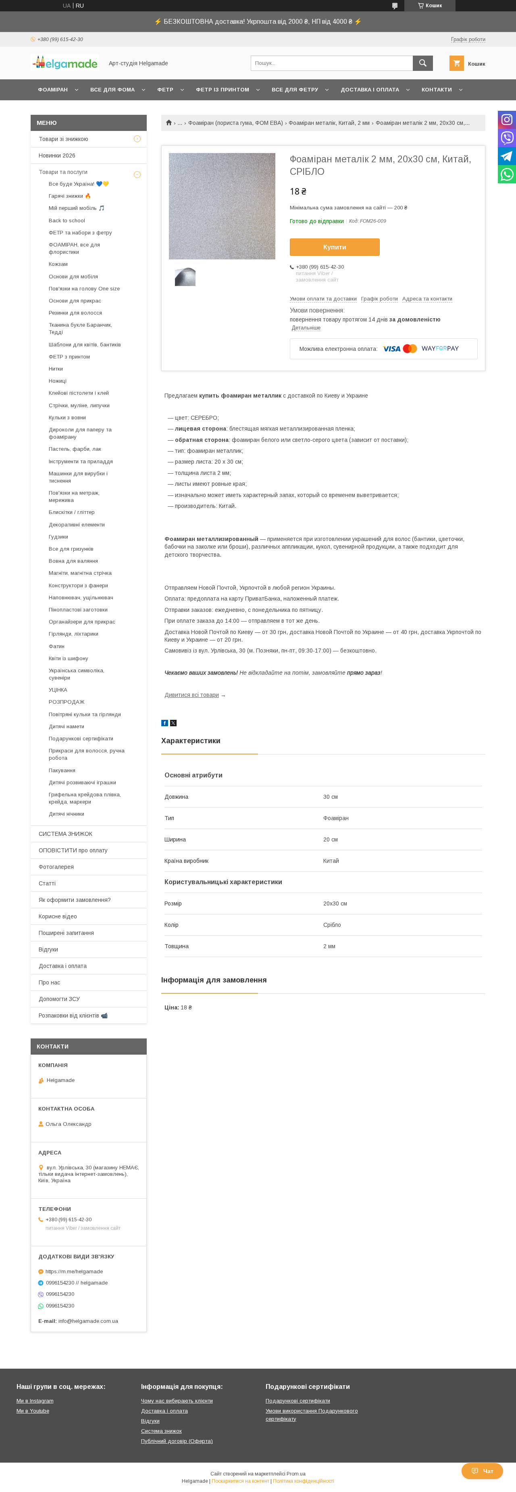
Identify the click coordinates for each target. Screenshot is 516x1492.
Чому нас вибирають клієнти (177, 1401)
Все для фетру (295, 90)
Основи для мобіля (73, 277)
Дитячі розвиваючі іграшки (82, 782)
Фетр (165, 90)
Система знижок (161, 1431)
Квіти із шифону (68, 658)
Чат (488, 1471)
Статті (47, 883)
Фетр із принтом (222, 90)
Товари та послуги (63, 172)
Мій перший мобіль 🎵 (77, 208)
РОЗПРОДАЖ (66, 702)
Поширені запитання (66, 933)
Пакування (62, 770)
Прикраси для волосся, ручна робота (87, 754)
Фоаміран (53, 90)
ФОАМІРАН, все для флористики (74, 248)
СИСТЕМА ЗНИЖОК (65, 834)
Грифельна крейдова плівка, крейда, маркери (85, 798)
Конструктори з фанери (78, 585)
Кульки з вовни (67, 417)
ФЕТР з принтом (69, 357)
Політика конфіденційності (303, 1481)
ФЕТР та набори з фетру (80, 233)
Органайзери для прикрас (82, 622)
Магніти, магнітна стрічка (80, 573)
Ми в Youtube (33, 1411)
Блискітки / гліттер (72, 512)
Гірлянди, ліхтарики (73, 634)
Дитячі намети (66, 726)
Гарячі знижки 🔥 (70, 196)
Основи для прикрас (75, 301)
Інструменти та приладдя (81, 461)
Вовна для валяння (73, 561)
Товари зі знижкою (63, 139)
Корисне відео (58, 916)
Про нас (49, 982)
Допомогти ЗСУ (59, 999)
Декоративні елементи (77, 525)
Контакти (437, 90)
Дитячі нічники (66, 814)
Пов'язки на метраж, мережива (74, 496)
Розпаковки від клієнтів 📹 (73, 1015)
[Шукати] (423, 63)
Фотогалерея (56, 867)
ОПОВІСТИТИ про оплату (73, 850)
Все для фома (112, 90)
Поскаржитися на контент (240, 1481)
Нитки (56, 369)
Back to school (67, 221)
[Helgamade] (65, 69)
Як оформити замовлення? (75, 900)
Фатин (56, 646)
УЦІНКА (58, 690)
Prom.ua (296, 1474)
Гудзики (58, 537)
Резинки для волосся (75, 313)
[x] (173, 724)
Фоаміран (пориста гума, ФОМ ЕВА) (235, 123)
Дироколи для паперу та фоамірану (80, 433)
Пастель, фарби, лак (75, 449)
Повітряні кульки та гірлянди (85, 714)
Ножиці (58, 381)
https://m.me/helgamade (74, 1271)
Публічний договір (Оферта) (177, 1441)
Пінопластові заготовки (78, 610)
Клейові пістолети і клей (79, 393)
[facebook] (164, 724)
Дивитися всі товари (191, 695)
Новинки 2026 (57, 155)
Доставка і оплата (370, 90)
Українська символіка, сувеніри (76, 674)
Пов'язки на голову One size (84, 289)
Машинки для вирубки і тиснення (78, 477)
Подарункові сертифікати (81, 739)
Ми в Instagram (35, 1401)
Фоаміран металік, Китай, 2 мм (329, 123)
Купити (334, 247)
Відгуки (48, 949)
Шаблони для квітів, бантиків (85, 345)
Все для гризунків (71, 549)
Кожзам (58, 264)
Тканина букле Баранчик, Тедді (80, 328)
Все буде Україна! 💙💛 (79, 184)
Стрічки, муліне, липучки (79, 405)
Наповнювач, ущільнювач (81, 598)
